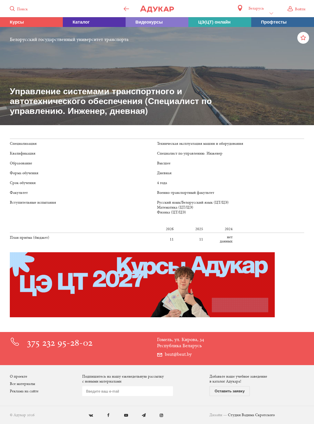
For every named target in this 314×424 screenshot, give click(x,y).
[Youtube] (122, 415)
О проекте (18, 377)
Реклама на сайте (24, 391)
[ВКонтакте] (87, 415)
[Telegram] (140, 415)
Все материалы (22, 384)
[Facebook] (105, 415)
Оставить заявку (230, 391)
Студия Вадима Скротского (251, 415)
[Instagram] (158, 415)
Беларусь (256, 9)
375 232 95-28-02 (59, 343)
